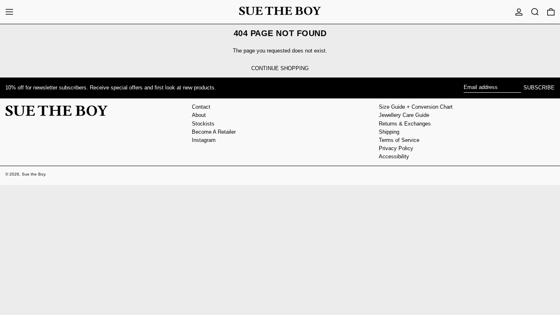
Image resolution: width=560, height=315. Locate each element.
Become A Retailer (214, 132)
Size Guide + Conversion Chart (416, 107)
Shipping (389, 132)
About (199, 115)
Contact (201, 107)
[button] (535, 11)
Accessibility (394, 156)
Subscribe (539, 87)
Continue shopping (280, 68)
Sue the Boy (33, 174)
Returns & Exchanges (405, 124)
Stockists (203, 124)
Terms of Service (399, 140)
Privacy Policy (396, 148)
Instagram (204, 140)
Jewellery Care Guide (404, 115)
